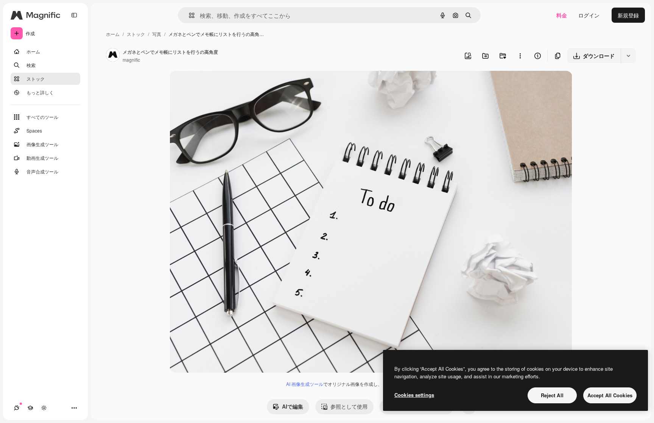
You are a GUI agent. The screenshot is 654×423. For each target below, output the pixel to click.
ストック (136, 34)
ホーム (113, 34)
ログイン (589, 15)
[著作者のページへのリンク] (113, 55)
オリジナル (221, 85)
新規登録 (628, 15)
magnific (131, 59)
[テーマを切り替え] (44, 408)
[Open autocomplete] (188, 15)
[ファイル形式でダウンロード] (628, 55)
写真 (156, 34)
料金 (561, 15)
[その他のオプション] (520, 55)
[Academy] (30, 408)
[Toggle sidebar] (74, 15)
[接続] (17, 408)
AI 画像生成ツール (304, 384)
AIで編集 (292, 406)
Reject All (552, 395)
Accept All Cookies (609, 395)
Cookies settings (414, 394)
